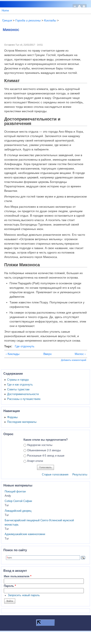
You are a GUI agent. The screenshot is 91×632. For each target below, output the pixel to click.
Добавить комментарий (73, 360)
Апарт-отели (35, 461)
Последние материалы (21, 421)
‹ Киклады (12, 354)
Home (5, 10)
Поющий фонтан (15, 491)
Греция (7, 20)
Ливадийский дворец (18, 510)
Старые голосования (55, 474)
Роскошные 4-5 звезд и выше (45, 455)
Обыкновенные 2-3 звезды (44, 450)
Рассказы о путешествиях (24, 399)
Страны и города (18, 379)
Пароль (10, 585)
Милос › (80, 354)
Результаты (79, 474)
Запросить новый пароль (24, 595)
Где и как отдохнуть (20, 384)
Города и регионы (28, 20)
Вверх (45, 354)
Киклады (50, 20)
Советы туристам (18, 389)
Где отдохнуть (24, 346)
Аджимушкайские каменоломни (25, 534)
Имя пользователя (17, 576)
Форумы (12, 417)
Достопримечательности (23, 394)
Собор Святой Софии (18, 501)
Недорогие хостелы (39, 445)
